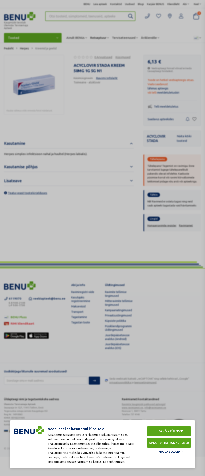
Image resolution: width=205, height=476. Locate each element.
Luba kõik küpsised (169, 431)
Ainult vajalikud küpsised (169, 442)
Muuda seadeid (169, 451)
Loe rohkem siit (114, 461)
